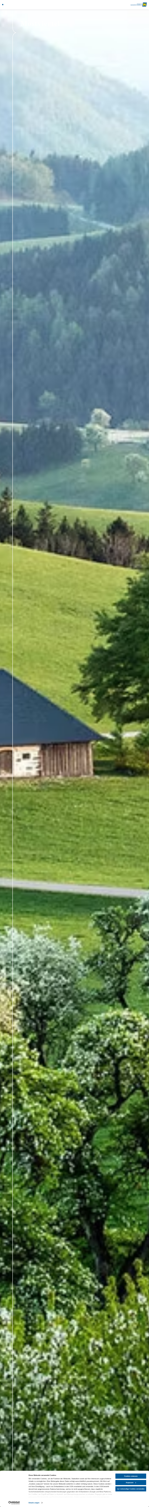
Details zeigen (34, 1503)
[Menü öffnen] (2, 4)
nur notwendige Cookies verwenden (131, 1489)
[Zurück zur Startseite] (139, 5)
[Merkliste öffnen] (7, 4)
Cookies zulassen (131, 1476)
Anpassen (129, 1482)
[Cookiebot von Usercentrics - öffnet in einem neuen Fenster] (14, 1502)
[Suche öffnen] (10, 4)
